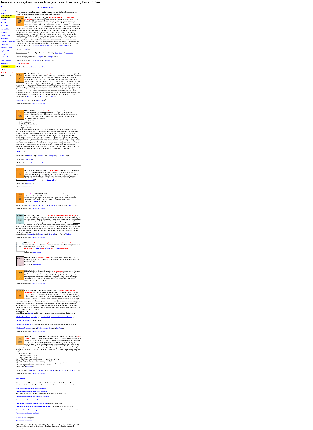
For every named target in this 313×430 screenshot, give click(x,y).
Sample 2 (41, 205)
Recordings (4, 63)
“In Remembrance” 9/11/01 (41, 45)
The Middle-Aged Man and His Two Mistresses (56, 317)
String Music (5, 54)
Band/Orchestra (6, 60)
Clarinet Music (5, 26)
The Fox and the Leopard (24, 328)
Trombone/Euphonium (8, 41)
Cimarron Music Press (38, 67)
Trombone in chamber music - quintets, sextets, (31, 410)
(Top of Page (20, 378)
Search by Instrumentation (37, 7)
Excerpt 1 (30, 96)
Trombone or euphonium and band (27, 413)
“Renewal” (24, 49)
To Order (4, 10)
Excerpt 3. (51, 155)
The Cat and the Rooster (24, 320)
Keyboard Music (6, 51)
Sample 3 (51, 205)
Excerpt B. (69, 53)
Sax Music (4, 32)
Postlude (59, 328)
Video (18, 64)
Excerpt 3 (51, 96)
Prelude (31, 313)
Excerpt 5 (73, 370)
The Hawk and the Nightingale (26, 317)
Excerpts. (40, 100)
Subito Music (36, 252)
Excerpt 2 (41, 155)
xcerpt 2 (41, 96)
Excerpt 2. (50, 180)
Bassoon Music (5, 29)
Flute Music (4, 19)
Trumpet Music (5, 35)
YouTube (68, 234)
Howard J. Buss (21, 417)
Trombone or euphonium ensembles (27, 400)
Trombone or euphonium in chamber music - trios (32, 403)
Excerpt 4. (62, 155)
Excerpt (28, 183)
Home (2, 7)
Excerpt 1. (30, 234)
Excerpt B (50, 56)
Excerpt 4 (19, 100)
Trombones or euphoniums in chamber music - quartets (34, 406)
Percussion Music (6, 47)
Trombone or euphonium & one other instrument (32, 391)
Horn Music (4, 38)
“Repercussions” (63, 45)
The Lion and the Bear (44, 328)
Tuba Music (4, 44)
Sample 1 (31, 205)
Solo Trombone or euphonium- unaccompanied (31, 388)
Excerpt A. (58, 53)
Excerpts (29, 159)
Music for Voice (6, 57)
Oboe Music (4, 23)
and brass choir (51, 410)
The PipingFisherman (23, 324)
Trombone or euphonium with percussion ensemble (32, 396)
